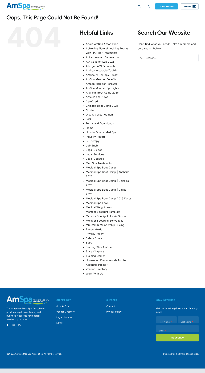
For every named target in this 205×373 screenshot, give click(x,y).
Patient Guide (94, 229)
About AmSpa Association (102, 44)
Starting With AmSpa (99, 247)
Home (89, 127)
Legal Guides (94, 149)
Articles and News (97, 97)
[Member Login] (149, 6)
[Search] (139, 6)
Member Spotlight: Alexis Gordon (106, 216)
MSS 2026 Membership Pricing (105, 225)
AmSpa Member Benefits (101, 79)
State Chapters (95, 251)
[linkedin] (19, 325)
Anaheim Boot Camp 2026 (102, 92)
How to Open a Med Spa (101, 132)
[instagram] (13, 325)
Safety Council (95, 238)
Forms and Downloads (100, 123)
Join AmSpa (166, 6)
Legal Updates (95, 158)
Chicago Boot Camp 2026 (102, 105)
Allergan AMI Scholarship (101, 66)
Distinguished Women (99, 114)
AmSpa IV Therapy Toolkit (102, 75)
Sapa (89, 242)
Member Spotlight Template (103, 211)
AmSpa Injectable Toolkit (101, 70)
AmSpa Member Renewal (101, 83)
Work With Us (94, 273)
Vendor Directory (96, 269)
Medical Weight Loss (99, 207)
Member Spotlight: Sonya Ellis (104, 220)
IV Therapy (92, 141)
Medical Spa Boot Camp (101, 167)
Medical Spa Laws (97, 203)
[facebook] (7, 325)
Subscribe (177, 337)
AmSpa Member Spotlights (102, 88)
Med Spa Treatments (98, 163)
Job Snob (92, 145)
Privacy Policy (94, 233)
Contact (91, 110)
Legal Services (95, 154)
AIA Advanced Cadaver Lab (103, 57)
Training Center (95, 255)
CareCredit (92, 101)
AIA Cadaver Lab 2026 (100, 61)
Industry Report (95, 136)
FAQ (88, 119)
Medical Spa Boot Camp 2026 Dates (108, 198)
